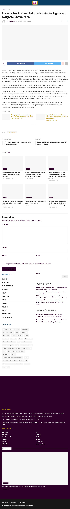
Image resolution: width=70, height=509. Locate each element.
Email (4, 255)
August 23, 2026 (16, 118)
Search (38, 273)
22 (22, 118)
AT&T (17, 332)
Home (3, 9)
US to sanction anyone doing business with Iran (49, 296)
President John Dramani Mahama (12, 357)
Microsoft (11, 348)
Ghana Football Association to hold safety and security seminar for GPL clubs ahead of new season (30, 422)
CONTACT (13, 503)
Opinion (4, 303)
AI (18, 329)
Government (27, 342)
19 (56, 120)
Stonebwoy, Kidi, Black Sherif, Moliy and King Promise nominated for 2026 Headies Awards (28, 413)
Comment (5, 224)
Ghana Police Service (9, 342)
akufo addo (25, 329)
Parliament (6, 354)
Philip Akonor (11, 21)
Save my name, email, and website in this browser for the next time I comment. (27, 264)
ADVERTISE (22, 503)
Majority (29, 345)
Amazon (5, 332)
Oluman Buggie (12, 351)
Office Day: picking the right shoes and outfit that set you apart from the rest (23, 487)
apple (11, 332)
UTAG (20, 364)
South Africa (13, 360)
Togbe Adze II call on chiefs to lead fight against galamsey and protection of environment (56, 116)
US (16, 364)
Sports (4, 310)
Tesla (25, 360)
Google (20, 342)
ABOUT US (5, 503)
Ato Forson (24, 332)
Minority (18, 348)
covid (13, 335)
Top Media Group (8, 364)
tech (20, 360)
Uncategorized (7, 317)
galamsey (13, 338)
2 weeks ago (6, 489)
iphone (23, 345)
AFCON (5, 329)
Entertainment (7, 286)
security (5, 360)
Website (38, 255)
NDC (30, 348)
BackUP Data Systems (27, 505)
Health (51, 169)
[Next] (36, 126)
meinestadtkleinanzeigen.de (44, 314)
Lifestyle (5, 296)
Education (5, 282)
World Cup (6, 367)
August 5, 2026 (52, 180)
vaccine (27, 364)
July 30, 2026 (29, 205)
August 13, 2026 (50, 120)
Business (5, 279)
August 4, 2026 (6, 207)
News (8, 9)
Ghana (20, 338)
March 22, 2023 (22, 21)
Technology (6, 314)
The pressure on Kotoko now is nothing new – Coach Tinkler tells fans (22, 416)
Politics (5, 307)
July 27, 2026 (51, 207)
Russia (26, 357)
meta (4, 348)
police (13, 354)
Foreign (28, 197)
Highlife (11, 345)
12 (57, 180)
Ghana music (28, 338)
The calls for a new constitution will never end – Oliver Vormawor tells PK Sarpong (12, 203)
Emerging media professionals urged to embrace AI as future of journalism (22, 115)
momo (25, 348)
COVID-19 (19, 335)
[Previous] (33, 126)
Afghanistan (12, 329)
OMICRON (21, 351)
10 (12, 207)
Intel (17, 345)
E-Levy (26, 335)
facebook (5, 338)
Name (4, 247)
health (5, 345)
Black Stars (6, 335)
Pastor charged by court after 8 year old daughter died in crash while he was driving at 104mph (57, 203)
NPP (4, 351)
